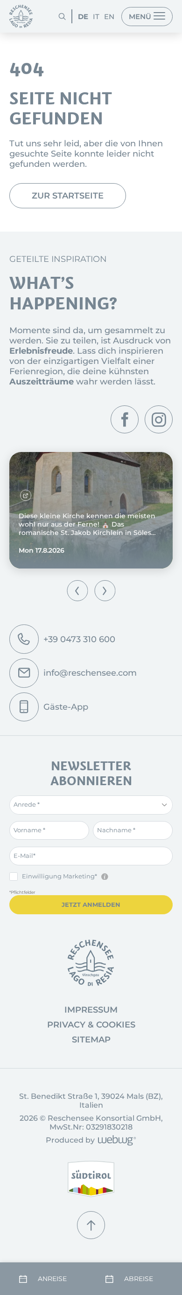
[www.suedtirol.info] (91, 1179)
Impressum (91, 1010)
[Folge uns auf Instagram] (159, 419)
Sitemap (91, 1040)
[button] (77, 590)
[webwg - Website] (115, 1141)
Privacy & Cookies (91, 1025)
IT (96, 16)
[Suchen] (62, 16)
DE (83, 16)
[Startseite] (21, 16)
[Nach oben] (91, 1225)
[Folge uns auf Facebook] (125, 419)
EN (109, 16)
